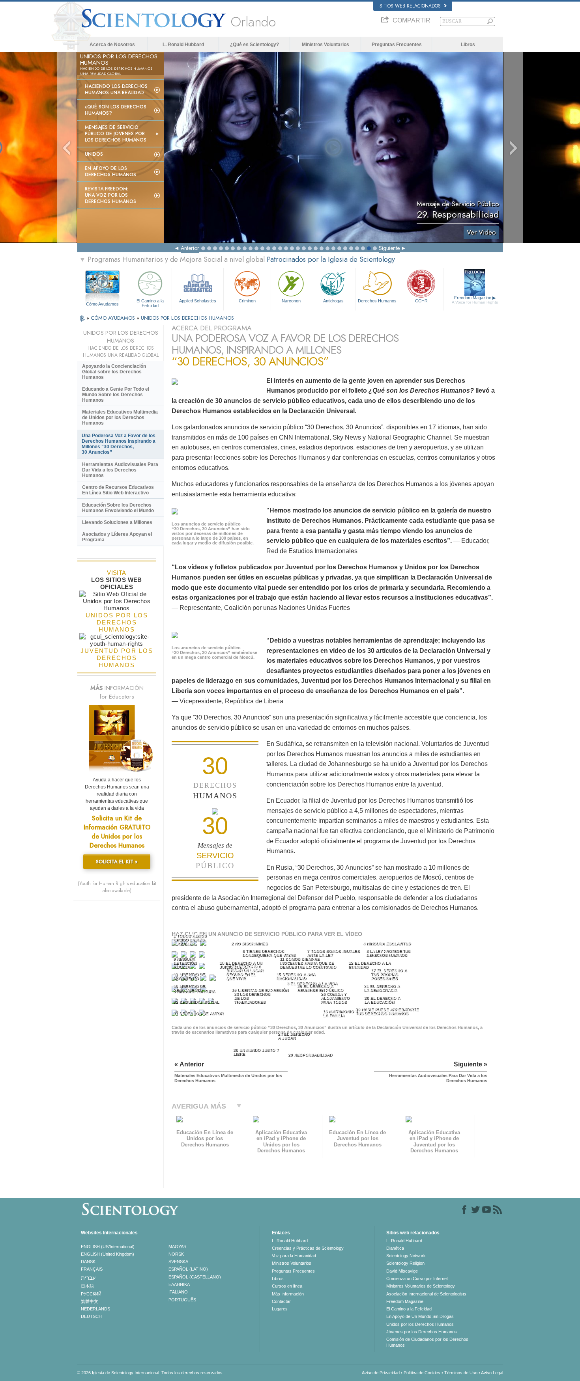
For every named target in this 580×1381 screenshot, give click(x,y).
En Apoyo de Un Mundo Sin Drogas (420, 1316)
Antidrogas (333, 300)
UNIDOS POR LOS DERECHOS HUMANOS (187, 318)
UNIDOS (94, 154)
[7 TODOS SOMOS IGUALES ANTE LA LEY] (194, 956)
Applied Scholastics (197, 300)
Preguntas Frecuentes (397, 44)
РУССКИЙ (91, 1294)
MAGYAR (177, 1246)
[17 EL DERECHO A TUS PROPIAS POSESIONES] (214, 979)
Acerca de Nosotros (112, 44)
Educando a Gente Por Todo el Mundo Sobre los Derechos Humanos (115, 394)
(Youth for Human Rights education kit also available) (117, 887)
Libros (468, 44)
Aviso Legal (492, 1372)
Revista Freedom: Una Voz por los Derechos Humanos (110, 195)
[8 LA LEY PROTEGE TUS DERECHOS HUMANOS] (203, 956)
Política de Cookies (422, 1372)
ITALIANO (178, 1292)
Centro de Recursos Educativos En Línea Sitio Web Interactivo (118, 490)
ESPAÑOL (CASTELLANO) (194, 1277)
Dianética (395, 1248)
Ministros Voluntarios (325, 44)
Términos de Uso (460, 1372)
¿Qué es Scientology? (254, 44)
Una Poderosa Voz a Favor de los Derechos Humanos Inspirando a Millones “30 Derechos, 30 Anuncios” (118, 444)
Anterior (190, 248)
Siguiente (389, 248)
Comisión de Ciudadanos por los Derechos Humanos (427, 1342)
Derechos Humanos (377, 300)
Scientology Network (406, 1255)
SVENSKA (178, 1261)
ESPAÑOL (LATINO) (188, 1269)
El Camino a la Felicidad (150, 302)
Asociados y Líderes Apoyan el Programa (117, 536)
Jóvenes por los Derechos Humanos (421, 1331)
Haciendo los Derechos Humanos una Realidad (116, 89)
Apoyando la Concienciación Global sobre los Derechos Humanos (114, 371)
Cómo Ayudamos (102, 304)
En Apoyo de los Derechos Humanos (110, 171)
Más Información (288, 1294)
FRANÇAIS (92, 1269)
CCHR (421, 300)
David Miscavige (402, 1271)
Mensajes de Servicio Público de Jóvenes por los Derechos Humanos (115, 134)
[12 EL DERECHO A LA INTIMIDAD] (203, 967)
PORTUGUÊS (182, 1299)
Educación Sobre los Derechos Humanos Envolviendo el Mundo (118, 507)
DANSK (88, 1261)
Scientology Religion (405, 1263)
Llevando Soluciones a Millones (117, 522)
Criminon (247, 300)
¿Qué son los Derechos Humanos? (115, 110)
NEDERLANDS (95, 1308)
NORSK (176, 1254)
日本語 (87, 1286)
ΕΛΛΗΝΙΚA (179, 1284)
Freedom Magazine (475, 299)
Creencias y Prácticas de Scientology (308, 1248)
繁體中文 (89, 1301)
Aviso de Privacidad (381, 1372)
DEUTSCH (91, 1316)
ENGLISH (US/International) (108, 1246)
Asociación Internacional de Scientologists (426, 1294)
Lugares (280, 1308)
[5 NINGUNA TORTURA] (176, 956)
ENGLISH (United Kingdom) (107, 1254)
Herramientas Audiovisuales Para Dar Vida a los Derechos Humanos (120, 470)
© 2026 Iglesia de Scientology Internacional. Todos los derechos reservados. (150, 1372)
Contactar (281, 1301)
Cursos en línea (287, 1286)
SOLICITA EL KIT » (117, 861)
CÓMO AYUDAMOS (114, 318)
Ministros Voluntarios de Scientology (420, 1286)
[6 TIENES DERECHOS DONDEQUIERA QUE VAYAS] (185, 956)
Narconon (291, 300)
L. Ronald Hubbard (183, 44)
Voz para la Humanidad (294, 1255)
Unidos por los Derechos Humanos (420, 1324)
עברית (88, 1278)
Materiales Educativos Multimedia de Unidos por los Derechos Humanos (120, 417)
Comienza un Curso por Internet (417, 1278)
